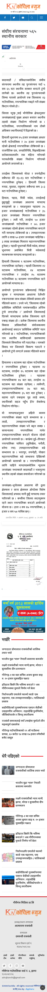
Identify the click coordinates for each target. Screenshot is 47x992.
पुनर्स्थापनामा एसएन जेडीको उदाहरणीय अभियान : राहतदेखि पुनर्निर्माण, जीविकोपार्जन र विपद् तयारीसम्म (23, 711)
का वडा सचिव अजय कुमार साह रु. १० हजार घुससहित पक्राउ (22, 676)
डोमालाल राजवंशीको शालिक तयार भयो (21, 650)
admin (12, 58)
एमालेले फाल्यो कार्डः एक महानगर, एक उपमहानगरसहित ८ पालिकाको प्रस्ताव (23, 698)
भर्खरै (6, 639)
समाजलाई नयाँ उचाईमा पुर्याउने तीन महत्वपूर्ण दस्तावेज (23, 722)
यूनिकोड (41, 955)
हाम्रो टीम (5, 957)
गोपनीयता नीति (22, 957)
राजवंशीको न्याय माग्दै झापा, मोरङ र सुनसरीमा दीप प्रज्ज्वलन (22, 666)
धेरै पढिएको (10, 756)
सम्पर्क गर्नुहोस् (32, 957)
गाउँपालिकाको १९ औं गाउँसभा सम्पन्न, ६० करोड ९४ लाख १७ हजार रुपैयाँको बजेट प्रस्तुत (23, 734)
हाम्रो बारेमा (12, 957)
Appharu (30, 989)
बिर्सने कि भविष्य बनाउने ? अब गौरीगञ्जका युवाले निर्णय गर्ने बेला (20, 686)
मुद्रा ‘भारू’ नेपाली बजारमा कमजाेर (22, 659)
